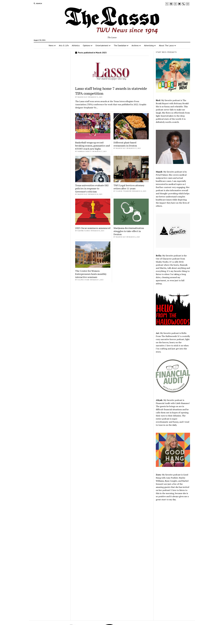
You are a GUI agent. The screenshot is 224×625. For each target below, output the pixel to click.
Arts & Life (64, 45)
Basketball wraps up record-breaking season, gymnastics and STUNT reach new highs (92, 145)
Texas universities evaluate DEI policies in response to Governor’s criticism (91, 188)
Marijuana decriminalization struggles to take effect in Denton (129, 231)
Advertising (149, 45)
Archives (135, 45)
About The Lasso (166, 45)
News (51, 45)
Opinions (86, 45)
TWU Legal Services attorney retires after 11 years (129, 187)
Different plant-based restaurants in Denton (125, 144)
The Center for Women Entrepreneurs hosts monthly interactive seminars (90, 274)
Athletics (76, 45)
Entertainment (102, 45)
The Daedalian (120, 45)
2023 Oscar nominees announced (92, 228)
